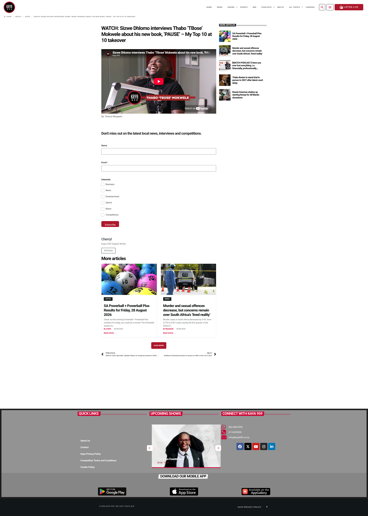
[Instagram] (263, 446)
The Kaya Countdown (168, 459)
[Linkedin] (271, 446)
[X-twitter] (248, 446)
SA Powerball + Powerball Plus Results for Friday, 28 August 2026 (126, 310)
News (108, 190)
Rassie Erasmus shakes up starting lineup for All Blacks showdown (245, 95)
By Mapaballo (168, 329)
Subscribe (110, 224)
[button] (172, 472)
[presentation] (150, 448)
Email (104, 162)
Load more (159, 345)
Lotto (108, 299)
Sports (109, 202)
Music (109, 208)
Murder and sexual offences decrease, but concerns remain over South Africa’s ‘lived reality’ (186, 310)
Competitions (112, 214)
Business (110, 184)
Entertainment (112, 196)
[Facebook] (240, 446)
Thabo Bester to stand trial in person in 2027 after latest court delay (247, 80)
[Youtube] (255, 446)
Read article (110, 333)
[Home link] (9, 7)
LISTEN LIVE (349, 7)
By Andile (107, 329)
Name (104, 145)
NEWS (167, 299)
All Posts (108, 250)
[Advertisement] (158, 381)
